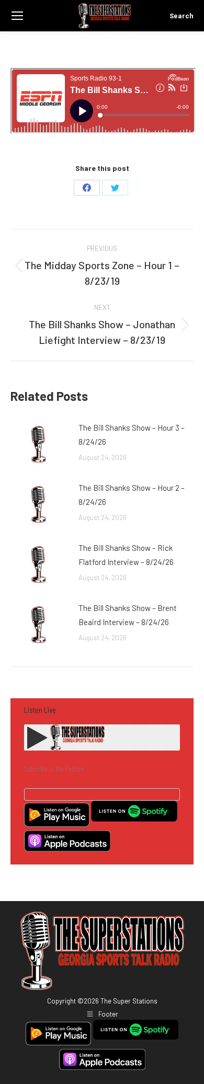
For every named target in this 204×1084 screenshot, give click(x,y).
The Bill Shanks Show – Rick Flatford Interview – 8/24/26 (126, 555)
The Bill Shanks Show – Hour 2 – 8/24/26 (131, 494)
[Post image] (39, 444)
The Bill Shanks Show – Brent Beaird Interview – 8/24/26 (127, 615)
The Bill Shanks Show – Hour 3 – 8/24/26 (131, 434)
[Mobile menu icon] (17, 15)
